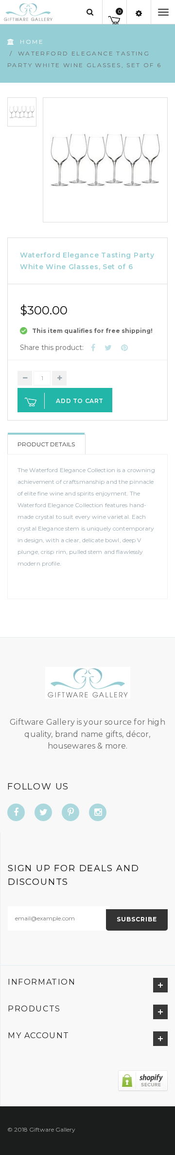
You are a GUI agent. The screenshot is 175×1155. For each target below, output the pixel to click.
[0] (114, 18)
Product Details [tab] (46, 444)
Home (32, 41)
